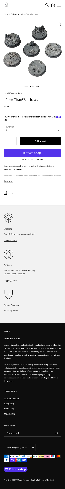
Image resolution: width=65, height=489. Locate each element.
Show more (8, 181)
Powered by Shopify (48, 480)
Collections (15, 14)
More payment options (32, 159)
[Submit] (56, 433)
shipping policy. (10, 240)
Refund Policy (9, 408)
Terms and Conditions (12, 399)
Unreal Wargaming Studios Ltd (28, 480)
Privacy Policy (9, 404)
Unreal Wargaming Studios (13, 93)
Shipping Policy (9, 413)
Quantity (10, 127)
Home (6, 14)
